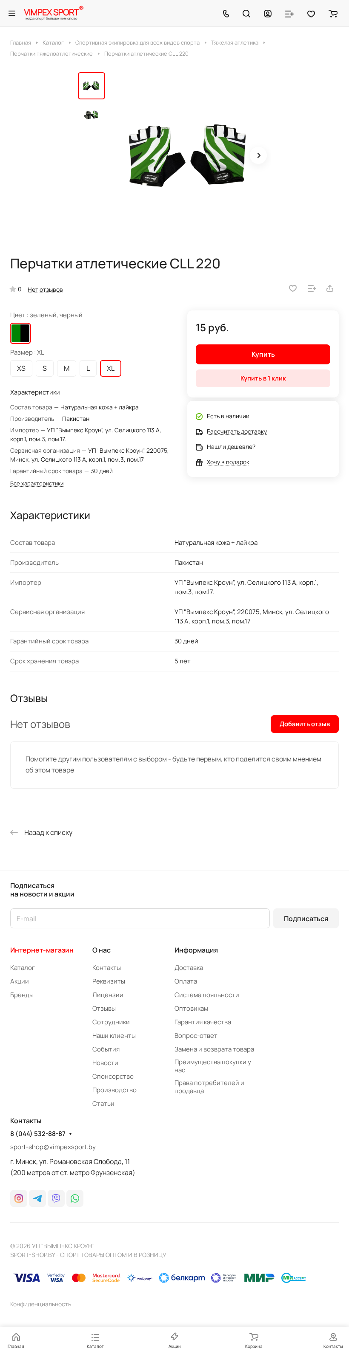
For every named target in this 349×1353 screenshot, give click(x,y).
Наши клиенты (114, 1035)
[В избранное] (293, 288)
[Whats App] (74, 1198)
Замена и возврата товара (214, 1049)
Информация (196, 950)
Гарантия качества (202, 1022)
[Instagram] (18, 1198)
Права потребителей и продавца (209, 1086)
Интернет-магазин (42, 950)
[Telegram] (37, 1198)
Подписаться (306, 918)
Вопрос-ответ (195, 1035)
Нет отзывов (45, 289)
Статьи (103, 1103)
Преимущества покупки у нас (212, 1065)
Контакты (106, 967)
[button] (258, 155)
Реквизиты (108, 981)
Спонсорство (113, 1076)
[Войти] (268, 13)
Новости (105, 1062)
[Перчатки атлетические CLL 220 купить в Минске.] (190, 156)
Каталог (22, 967)
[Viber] (56, 1198)
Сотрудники (111, 1022)
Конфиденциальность (40, 1304)
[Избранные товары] (311, 13)
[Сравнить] (312, 288)
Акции (19, 981)
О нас (101, 950)
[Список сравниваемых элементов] (289, 13)
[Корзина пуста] (333, 13)
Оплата (185, 981)
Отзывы (104, 1008)
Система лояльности (206, 994)
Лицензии (107, 994)
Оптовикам (191, 1008)
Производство (114, 1089)
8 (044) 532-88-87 (38, 1134)
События (106, 1049)
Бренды (22, 994)
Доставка (188, 967)
